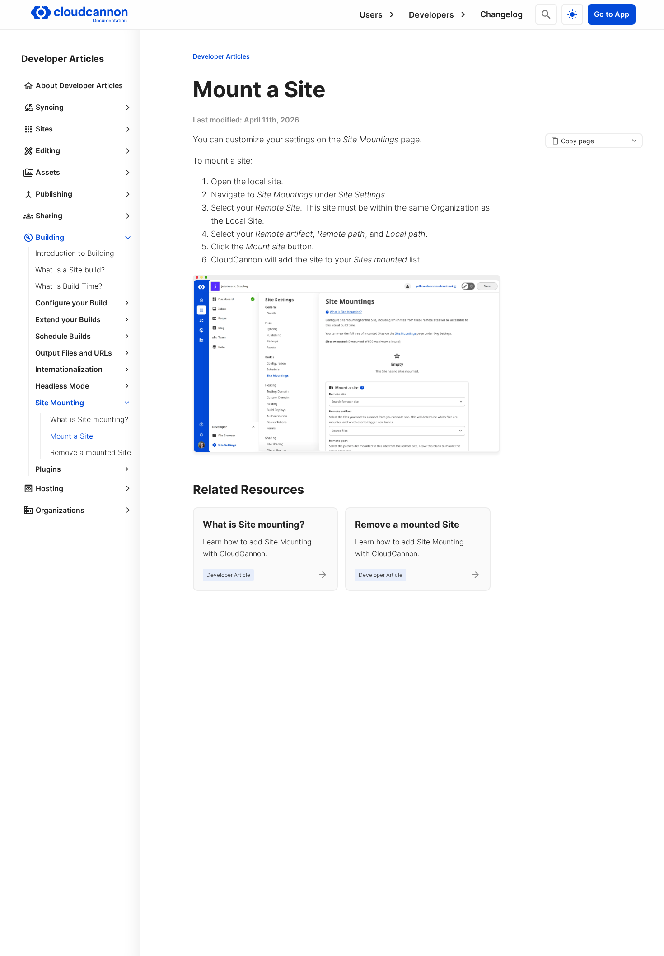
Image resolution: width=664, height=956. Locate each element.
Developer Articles (221, 56)
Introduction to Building (74, 253)
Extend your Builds (68, 319)
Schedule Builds (63, 336)
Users (371, 14)
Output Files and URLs (73, 352)
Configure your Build (71, 302)
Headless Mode (62, 385)
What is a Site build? (70, 269)
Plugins (48, 468)
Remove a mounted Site (90, 452)
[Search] (546, 14)
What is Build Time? (68, 286)
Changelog (501, 14)
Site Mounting (59, 402)
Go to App (611, 14)
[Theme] (572, 14)
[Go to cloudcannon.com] (79, 14)
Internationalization (69, 369)
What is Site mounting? (89, 419)
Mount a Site (71, 436)
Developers (431, 14)
